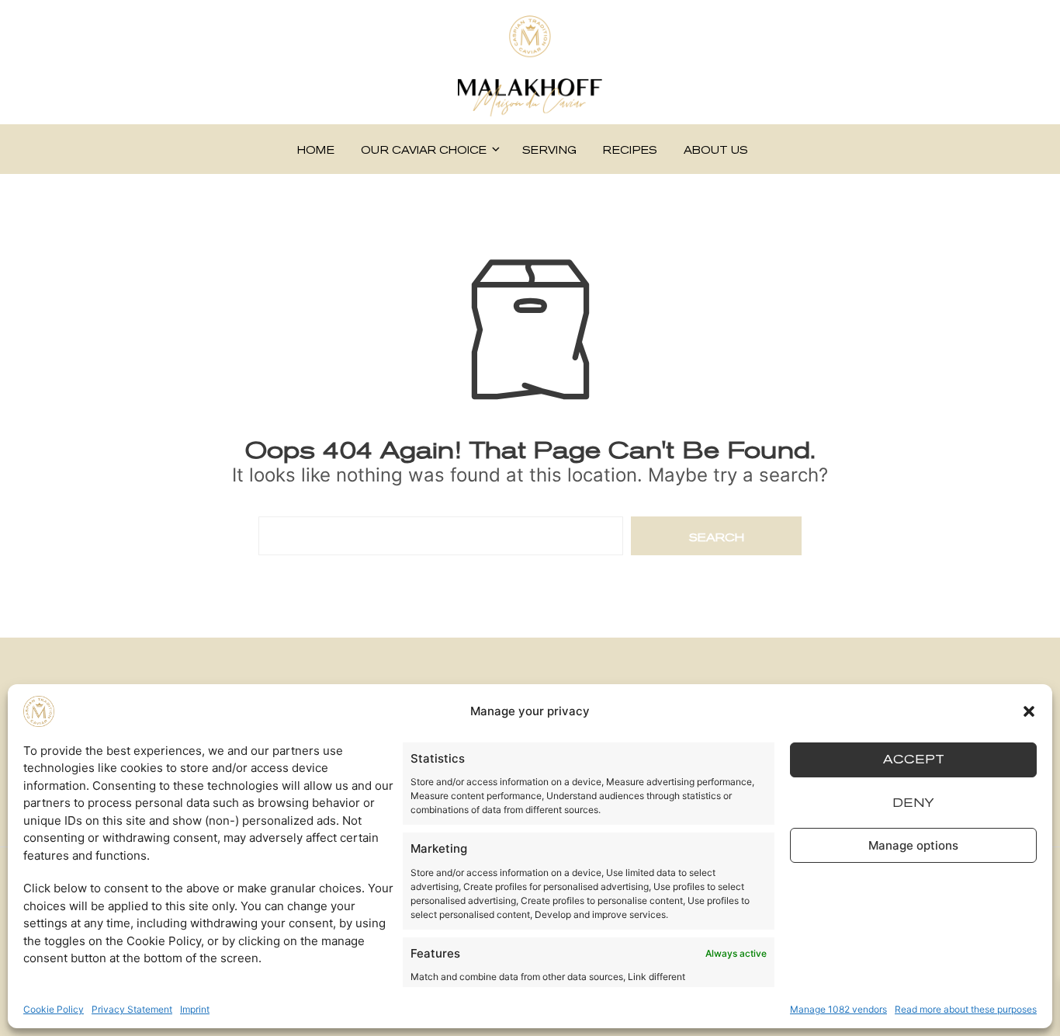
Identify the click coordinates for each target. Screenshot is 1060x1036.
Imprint (195, 1009)
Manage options (913, 845)
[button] (1029, 711)
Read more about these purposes (966, 1009)
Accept (913, 760)
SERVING (549, 150)
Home (315, 150)
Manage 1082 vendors (838, 1009)
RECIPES (630, 150)
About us (716, 150)
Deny (913, 802)
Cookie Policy (53, 1009)
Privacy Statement (132, 1009)
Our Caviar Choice (424, 150)
